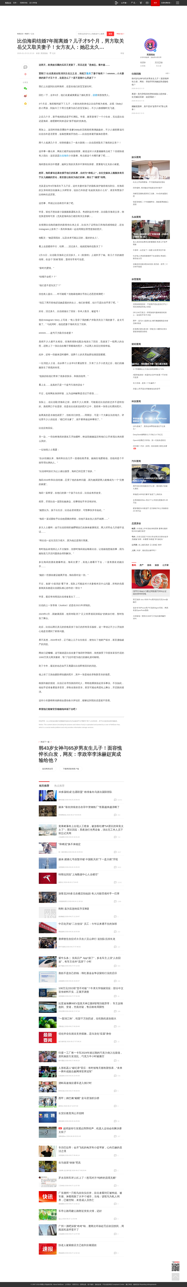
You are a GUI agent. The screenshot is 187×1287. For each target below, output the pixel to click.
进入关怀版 (33, 3)
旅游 (157, 565)
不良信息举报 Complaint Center (113, 1284)
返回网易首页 (47, 769)
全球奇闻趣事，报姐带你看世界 (150, 57)
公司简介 (68, 1284)
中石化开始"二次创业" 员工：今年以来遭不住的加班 (88, 923)
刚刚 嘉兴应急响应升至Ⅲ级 (74, 908)
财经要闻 (136, 344)
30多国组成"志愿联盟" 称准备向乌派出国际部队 (85, 792)
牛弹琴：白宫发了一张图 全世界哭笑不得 (149, 250)
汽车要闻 (136, 461)
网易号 (27, 34)
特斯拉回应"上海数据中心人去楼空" (78, 874)
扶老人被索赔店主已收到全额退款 (78, 1245)
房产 (142, 565)
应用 (14, 3)
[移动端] (116, 2)
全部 (167, 73)
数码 (134, 565)
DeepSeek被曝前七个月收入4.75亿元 (148, 435)
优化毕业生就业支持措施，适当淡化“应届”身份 (85, 1033)
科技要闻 (136, 401)
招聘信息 (83, 1284)
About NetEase (58, 1284)
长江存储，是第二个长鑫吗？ (144, 383)
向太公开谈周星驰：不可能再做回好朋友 (149, 182)
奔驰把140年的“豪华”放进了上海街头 (147, 494)
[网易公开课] (124, 2)
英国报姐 (44, 53)
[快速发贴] (25, 67)
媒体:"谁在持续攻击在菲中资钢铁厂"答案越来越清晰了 (89, 807)
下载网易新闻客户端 (71, 769)
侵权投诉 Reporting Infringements (144, 1284)
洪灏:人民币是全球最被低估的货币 (146, 389)
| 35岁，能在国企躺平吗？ (144, 550)
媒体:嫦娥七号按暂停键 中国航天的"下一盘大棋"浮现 (88, 859)
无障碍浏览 (23, 3)
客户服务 (91, 1284)
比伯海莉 (64, 155)
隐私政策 (98, 1284)
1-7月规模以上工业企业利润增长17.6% (148, 369)
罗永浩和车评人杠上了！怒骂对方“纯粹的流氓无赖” (87, 1177)
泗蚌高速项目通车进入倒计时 (75, 1083)
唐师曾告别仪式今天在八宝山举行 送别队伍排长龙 (87, 939)
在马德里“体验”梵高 (70, 1162)
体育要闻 (136, 279)
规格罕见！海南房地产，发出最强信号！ (149, 613)
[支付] (141, 2)
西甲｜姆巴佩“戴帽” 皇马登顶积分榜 (79, 1098)
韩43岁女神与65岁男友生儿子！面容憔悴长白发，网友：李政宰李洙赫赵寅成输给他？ (80, 754)
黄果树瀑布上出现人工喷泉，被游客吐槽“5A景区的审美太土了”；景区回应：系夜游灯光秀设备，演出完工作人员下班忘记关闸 (91, 830)
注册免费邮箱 (165, 3)
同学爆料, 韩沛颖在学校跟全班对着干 (147, 188)
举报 (122, 53)
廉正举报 (129, 1284)
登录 (155, 3)
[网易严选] (133, 2)
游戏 (149, 565)
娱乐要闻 (136, 157)
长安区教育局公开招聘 (71, 1113)
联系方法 (76, 1284)
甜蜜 (95, 95)
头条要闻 (136, 217)
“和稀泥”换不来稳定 (70, 844)
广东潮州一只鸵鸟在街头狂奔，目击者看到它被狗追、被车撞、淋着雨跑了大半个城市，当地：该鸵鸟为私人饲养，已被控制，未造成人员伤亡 (90, 1196)
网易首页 (8, 3)
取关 (88, 73)
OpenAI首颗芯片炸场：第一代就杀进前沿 (149, 440)
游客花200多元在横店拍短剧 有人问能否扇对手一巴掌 (89, 893)
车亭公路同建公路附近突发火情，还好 (80, 1211)
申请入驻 (120, 34)
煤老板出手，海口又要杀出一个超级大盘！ (150, 599)
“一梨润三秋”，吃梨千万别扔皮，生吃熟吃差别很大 (87, 1018)
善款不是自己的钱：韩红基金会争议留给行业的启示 (88, 973)
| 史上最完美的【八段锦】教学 (147, 545)
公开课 (165, 565)
